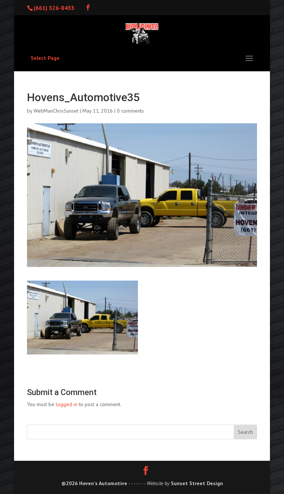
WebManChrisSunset (56, 110)
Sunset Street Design (197, 483)
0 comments (130, 110)
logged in (66, 404)
